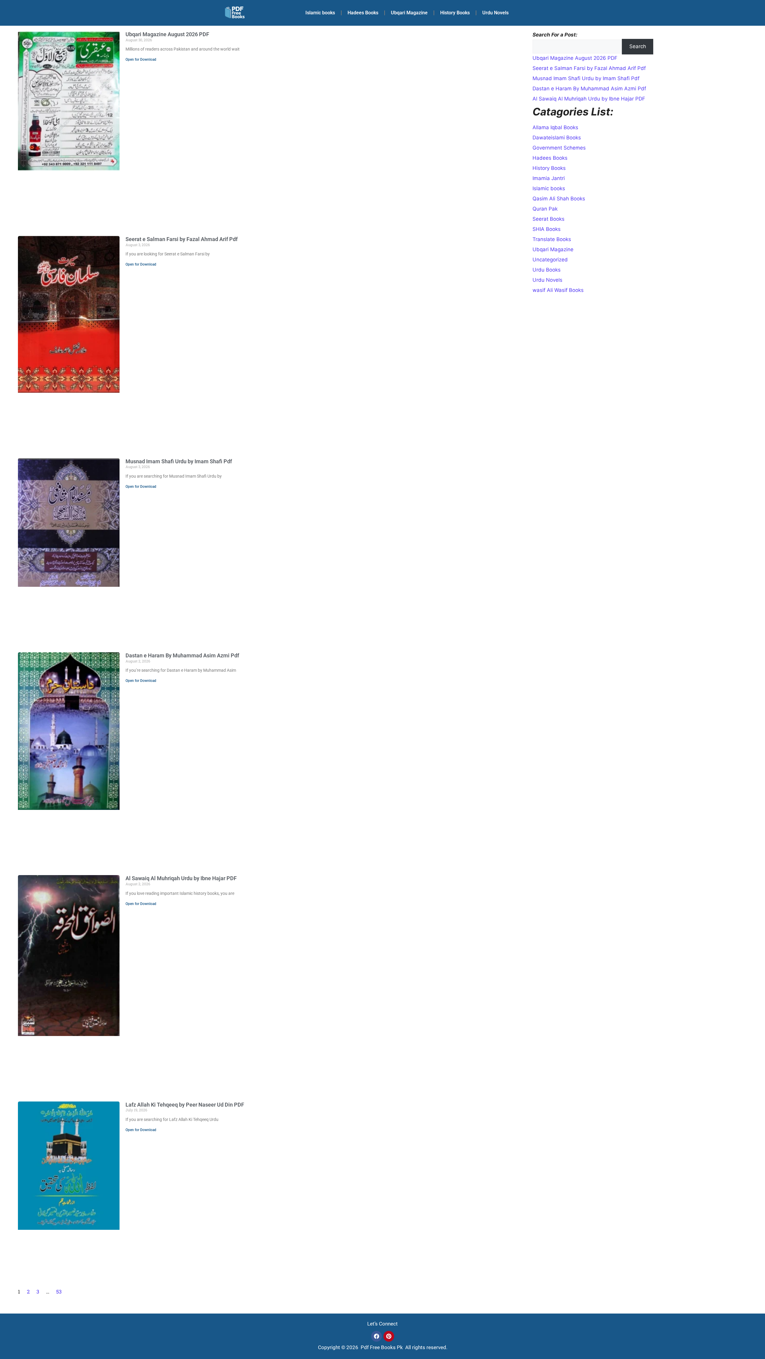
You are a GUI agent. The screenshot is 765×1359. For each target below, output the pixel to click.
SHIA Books (547, 229)
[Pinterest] (388, 1336)
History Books (455, 13)
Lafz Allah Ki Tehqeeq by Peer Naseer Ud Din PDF (185, 1104)
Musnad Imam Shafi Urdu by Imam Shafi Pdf (179, 461)
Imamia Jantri (549, 178)
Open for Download (141, 59)
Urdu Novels (495, 13)
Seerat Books (548, 219)
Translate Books (552, 239)
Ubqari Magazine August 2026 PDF (167, 34)
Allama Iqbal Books (555, 127)
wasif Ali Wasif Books (558, 290)
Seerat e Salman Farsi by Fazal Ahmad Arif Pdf (182, 239)
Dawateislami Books (557, 138)
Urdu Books (547, 270)
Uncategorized (550, 260)
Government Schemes (559, 148)
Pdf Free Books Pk (381, 1347)
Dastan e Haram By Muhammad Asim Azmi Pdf (182, 655)
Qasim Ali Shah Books (559, 199)
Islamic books (320, 13)
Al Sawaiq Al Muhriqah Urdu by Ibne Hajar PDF (181, 878)
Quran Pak (545, 209)
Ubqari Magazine (409, 13)
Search (637, 46)
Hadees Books (363, 13)
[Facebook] (376, 1336)
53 (59, 1291)
